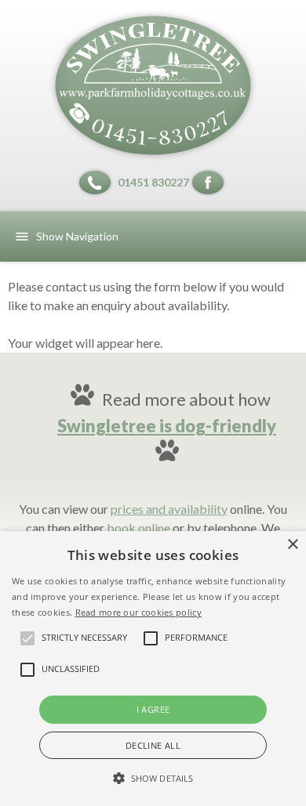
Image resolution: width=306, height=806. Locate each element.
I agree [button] (153, 709)
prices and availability (169, 508)
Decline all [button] (153, 745)
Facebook (210, 182)
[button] (153, 778)
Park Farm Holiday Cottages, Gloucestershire (153, 85)
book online (138, 527)
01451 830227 (153, 182)
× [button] (292, 545)
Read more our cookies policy (138, 612)
